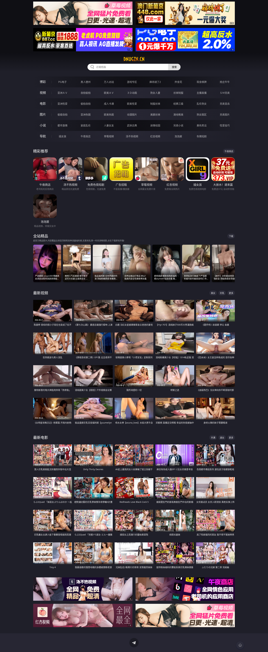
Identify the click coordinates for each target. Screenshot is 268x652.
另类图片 (225, 114)
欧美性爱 (132, 103)
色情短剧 (202, 136)
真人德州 (86, 82)
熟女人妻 (155, 93)
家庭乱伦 (86, 125)
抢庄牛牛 (225, 82)
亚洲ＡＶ (62, 93)
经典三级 (178, 103)
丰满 (213, 437)
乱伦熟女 (202, 103)
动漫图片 (132, 114)
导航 (43, 136)
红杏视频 (155, 136)
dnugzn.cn (134, 59)
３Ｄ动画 (132, 93)
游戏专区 (132, 82)
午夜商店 (86, 136)
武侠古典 (132, 125)
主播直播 (202, 93)
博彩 (43, 82)
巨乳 (222, 292)
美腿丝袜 (155, 114)
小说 (43, 125)
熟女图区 (202, 114)
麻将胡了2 (155, 82)
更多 (231, 292)
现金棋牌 (202, 82)
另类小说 (178, 125)
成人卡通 (109, 103)
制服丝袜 (155, 103)
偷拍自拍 (86, 103)
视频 (43, 93)
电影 (43, 104)
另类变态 (225, 103)
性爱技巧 (225, 125)
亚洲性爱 (62, 103)
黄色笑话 (202, 125)
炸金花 (178, 82)
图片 (43, 114)
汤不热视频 (132, 136)
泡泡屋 (178, 136)
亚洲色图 (86, 114)
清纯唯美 (178, 114)
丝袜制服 (178, 93)
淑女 (222, 437)
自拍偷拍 (86, 93)
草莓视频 (109, 136)
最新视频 (40, 292)
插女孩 (62, 136)
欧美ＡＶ (109, 93)
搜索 (174, 67)
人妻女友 (109, 125)
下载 (231, 236)
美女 (213, 292)
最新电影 (40, 437)
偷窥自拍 (62, 114)
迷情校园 (155, 125)
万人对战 (109, 82)
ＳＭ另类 (225, 93)
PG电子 (62, 82)
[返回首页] (240, 645)
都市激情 (62, 125)
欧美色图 (109, 114)
